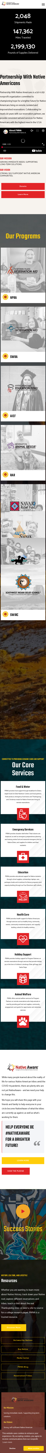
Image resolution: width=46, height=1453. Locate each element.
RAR (12, 475)
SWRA (14, 357)
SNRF (13, 593)
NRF (12, 534)
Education (23, 872)
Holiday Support (23, 954)
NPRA (13, 298)
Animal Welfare (23, 994)
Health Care (23, 915)
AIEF (13, 416)
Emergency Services (23, 829)
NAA (12, 652)
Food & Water (23, 787)
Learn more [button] (7, 1442)
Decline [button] (12, 1448)
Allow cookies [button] (33, 1448)
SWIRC (14, 712)
